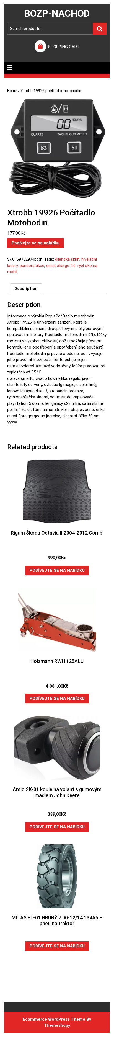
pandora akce (32, 265)
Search (100, 29)
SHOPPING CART (63, 46)
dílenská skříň (67, 259)
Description (26, 288)
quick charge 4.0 (61, 265)
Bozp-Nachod (57, 13)
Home (12, 90)
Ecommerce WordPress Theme (54, 1019)
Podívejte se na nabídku (35, 242)
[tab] (9, 68)
